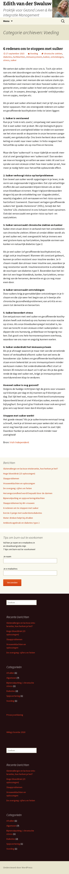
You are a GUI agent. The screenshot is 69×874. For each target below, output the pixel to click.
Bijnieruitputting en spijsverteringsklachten (24, 498)
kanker (46, 56)
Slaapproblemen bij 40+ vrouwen (18, 503)
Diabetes (10, 691)
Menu (6, 21)
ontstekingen (57, 56)
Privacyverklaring (14, 714)
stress (6, 60)
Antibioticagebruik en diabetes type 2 (21, 522)
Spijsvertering (13, 695)
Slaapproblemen (11, 478)
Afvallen (10, 672)
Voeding (34, 53)
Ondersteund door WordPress (17, 867)
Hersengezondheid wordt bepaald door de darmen (27, 493)
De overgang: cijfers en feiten (17, 488)
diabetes (7, 56)
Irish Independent (19, 442)
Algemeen (11, 677)
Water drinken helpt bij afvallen (18, 517)
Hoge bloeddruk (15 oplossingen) (19, 473)
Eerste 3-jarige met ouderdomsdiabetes (22, 513)
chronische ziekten (53, 53)
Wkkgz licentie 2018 (15, 732)
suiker (14, 60)
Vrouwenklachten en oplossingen (19, 483)
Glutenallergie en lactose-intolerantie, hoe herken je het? (30, 468)
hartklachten (19, 56)
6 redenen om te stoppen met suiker (33, 49)
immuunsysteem (34, 56)
